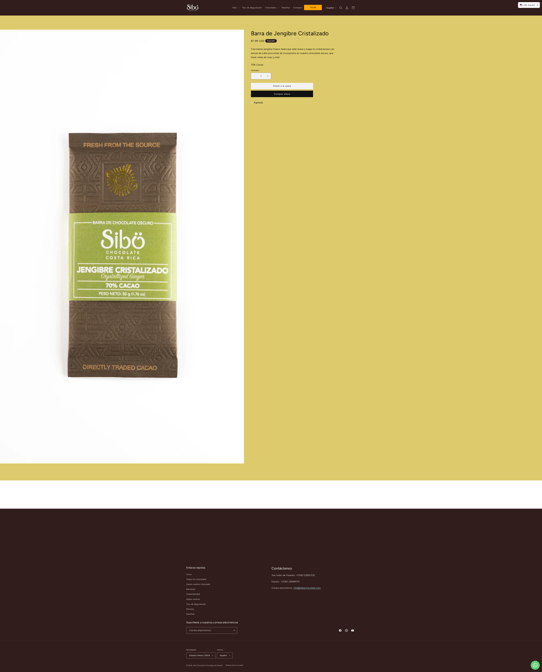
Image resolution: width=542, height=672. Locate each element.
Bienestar (190, 589)
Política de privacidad (234, 665)
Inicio (189, 574)
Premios (190, 609)
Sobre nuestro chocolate (198, 584)
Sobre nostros (193, 599)
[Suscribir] (234, 630)
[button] (235, 8)
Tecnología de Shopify (214, 665)
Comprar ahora (282, 94)
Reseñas (190, 614)
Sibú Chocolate (199, 665)
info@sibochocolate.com (307, 588)
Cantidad (255, 70)
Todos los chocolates (196, 579)
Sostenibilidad (193, 594)
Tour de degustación (196, 604)
